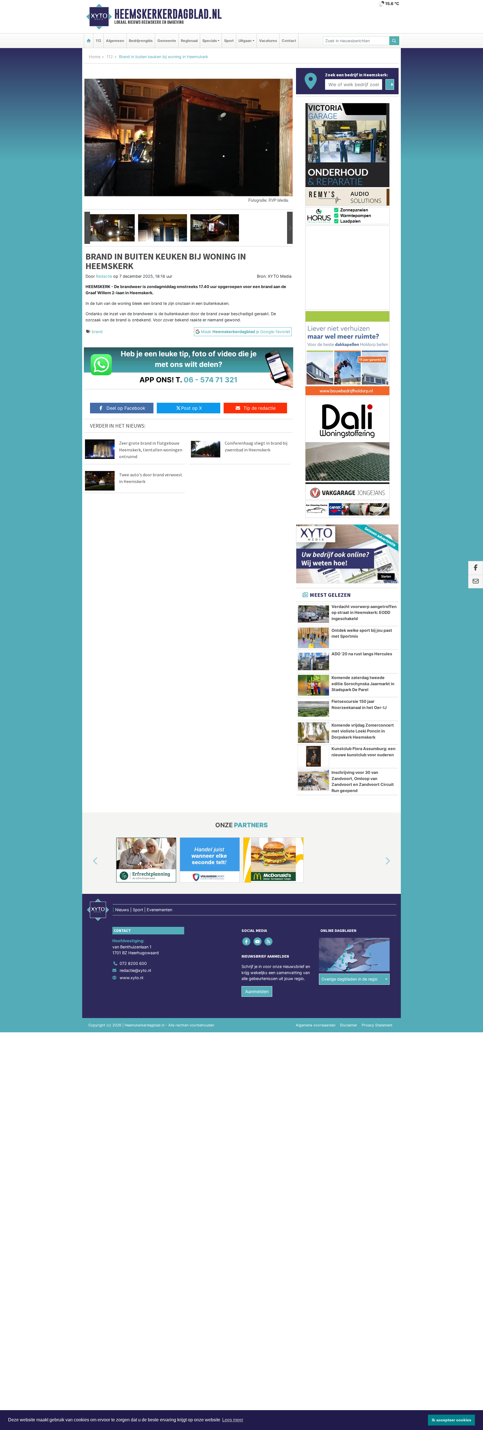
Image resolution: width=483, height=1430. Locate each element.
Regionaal (189, 41)
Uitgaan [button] (245, 41)
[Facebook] (247, 941)
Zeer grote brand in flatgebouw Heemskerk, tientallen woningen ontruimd (150, 449)
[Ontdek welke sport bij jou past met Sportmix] (313, 638)
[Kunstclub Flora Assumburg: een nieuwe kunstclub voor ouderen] (313, 756)
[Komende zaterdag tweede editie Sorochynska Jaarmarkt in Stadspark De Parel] (313, 685)
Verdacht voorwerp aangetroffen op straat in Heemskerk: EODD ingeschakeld (364, 612)
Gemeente (166, 41)
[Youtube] (257, 941)
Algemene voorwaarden (315, 1025)
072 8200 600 (133, 963)
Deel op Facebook (125, 408)
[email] (475, 581)
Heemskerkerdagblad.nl (168, 14)
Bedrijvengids (141, 41)
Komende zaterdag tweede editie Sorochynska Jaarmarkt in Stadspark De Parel (363, 683)
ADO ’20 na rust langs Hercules (362, 653)
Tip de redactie (259, 408)
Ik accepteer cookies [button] (451, 1420)
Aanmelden (257, 991)
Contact (289, 41)
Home (94, 56)
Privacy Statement (377, 1025)
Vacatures (268, 41)
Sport (229, 41)
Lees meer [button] (232, 1419)
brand (97, 331)
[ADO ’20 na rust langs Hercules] (313, 661)
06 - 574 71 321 (211, 379)
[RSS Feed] (268, 941)
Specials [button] (209, 41)
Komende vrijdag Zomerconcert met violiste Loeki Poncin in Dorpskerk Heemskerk (363, 731)
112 (98, 41)
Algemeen (115, 41)
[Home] (88, 41)
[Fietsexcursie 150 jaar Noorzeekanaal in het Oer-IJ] (313, 709)
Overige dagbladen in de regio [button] (349, 979)
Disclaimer (348, 1025)
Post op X (191, 408)
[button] (87, 228)
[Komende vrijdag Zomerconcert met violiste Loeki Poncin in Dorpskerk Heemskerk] (313, 732)
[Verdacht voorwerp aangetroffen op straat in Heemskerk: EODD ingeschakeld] (313, 614)
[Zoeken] (394, 40)
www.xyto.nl (131, 977)
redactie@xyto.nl (135, 970)
